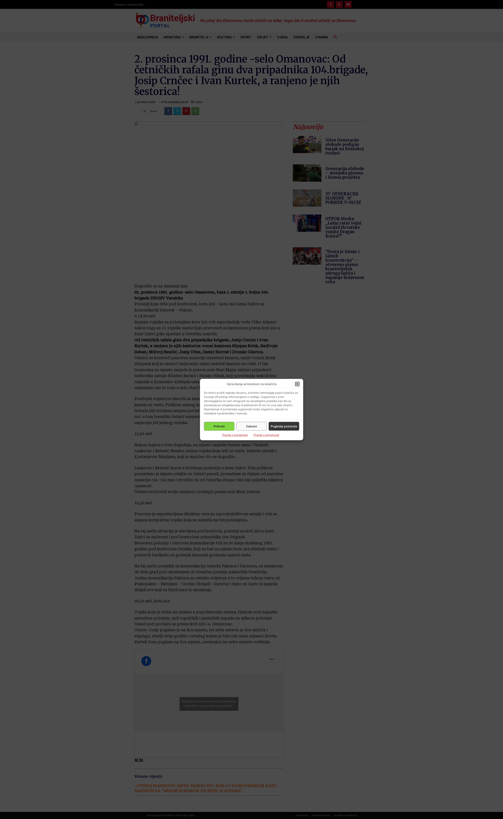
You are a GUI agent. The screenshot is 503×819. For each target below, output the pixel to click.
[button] (297, 384)
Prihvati (219, 426)
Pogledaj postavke (284, 426)
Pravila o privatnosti (235, 435)
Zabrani (251, 426)
